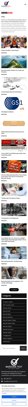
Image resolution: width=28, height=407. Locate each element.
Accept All (14, 396)
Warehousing (6, 341)
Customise (14, 400)
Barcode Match (7, 314)
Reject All (14, 404)
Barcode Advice (7, 308)
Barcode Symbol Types (9, 323)
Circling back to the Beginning (9, 218)
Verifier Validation (7, 338)
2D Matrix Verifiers (8, 302)
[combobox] (10, 348)
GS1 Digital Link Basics (7, 112)
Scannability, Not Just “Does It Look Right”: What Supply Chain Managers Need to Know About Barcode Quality (13, 239)
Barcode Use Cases (8, 329)
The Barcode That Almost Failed (10, 198)
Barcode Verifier (7, 332)
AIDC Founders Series (8, 305)
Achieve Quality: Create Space (10, 50)
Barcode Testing (7, 326)
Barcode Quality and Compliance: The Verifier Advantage (12, 282)
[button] (25, 4)
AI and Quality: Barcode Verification (11, 92)
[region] (14, 395)
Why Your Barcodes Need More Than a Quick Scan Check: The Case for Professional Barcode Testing (14, 176)
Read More (4, 52)
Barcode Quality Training (9, 320)
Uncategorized (7, 335)
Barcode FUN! (6, 311)
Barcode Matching (7, 317)
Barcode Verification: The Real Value (11, 261)
